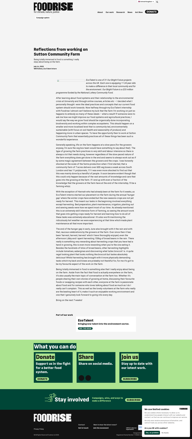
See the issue (85, 328)
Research (120, 12)
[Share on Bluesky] (88, 378)
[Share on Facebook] (81, 378)
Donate (152, 11)
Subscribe (130, 379)
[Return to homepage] (52, 418)
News (130, 12)
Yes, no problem (152, 433)
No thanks (165, 433)
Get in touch (83, 428)
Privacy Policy (39, 429)
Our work (110, 12)
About (100, 12)
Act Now (139, 12)
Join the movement (101, 428)
